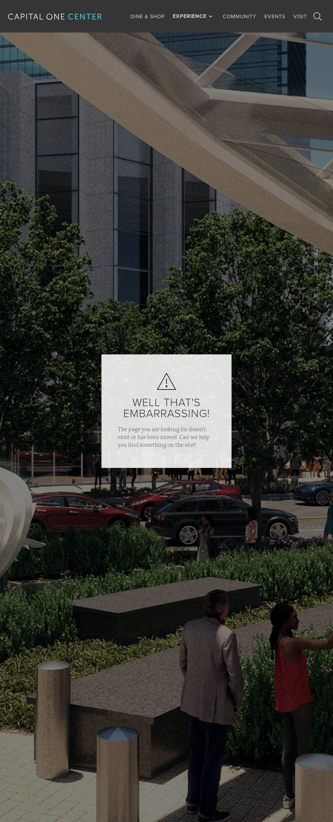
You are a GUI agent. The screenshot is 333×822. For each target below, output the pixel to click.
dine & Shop (147, 16)
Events (274, 16)
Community (239, 16)
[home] (60, 16)
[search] (317, 16)
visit (300, 16)
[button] (194, 16)
